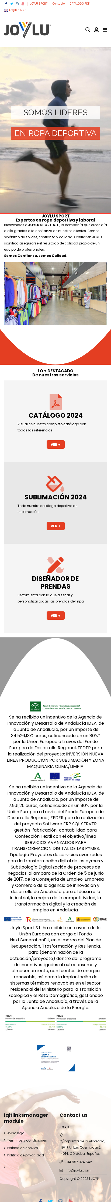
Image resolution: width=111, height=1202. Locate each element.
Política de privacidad (25, 1155)
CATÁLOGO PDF (80, 3)
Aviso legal (16, 1133)
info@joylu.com (78, 1170)
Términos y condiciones (27, 1140)
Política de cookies (22, 1148)
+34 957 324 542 (78, 1162)
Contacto (59, 3)
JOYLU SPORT (39, 3)
